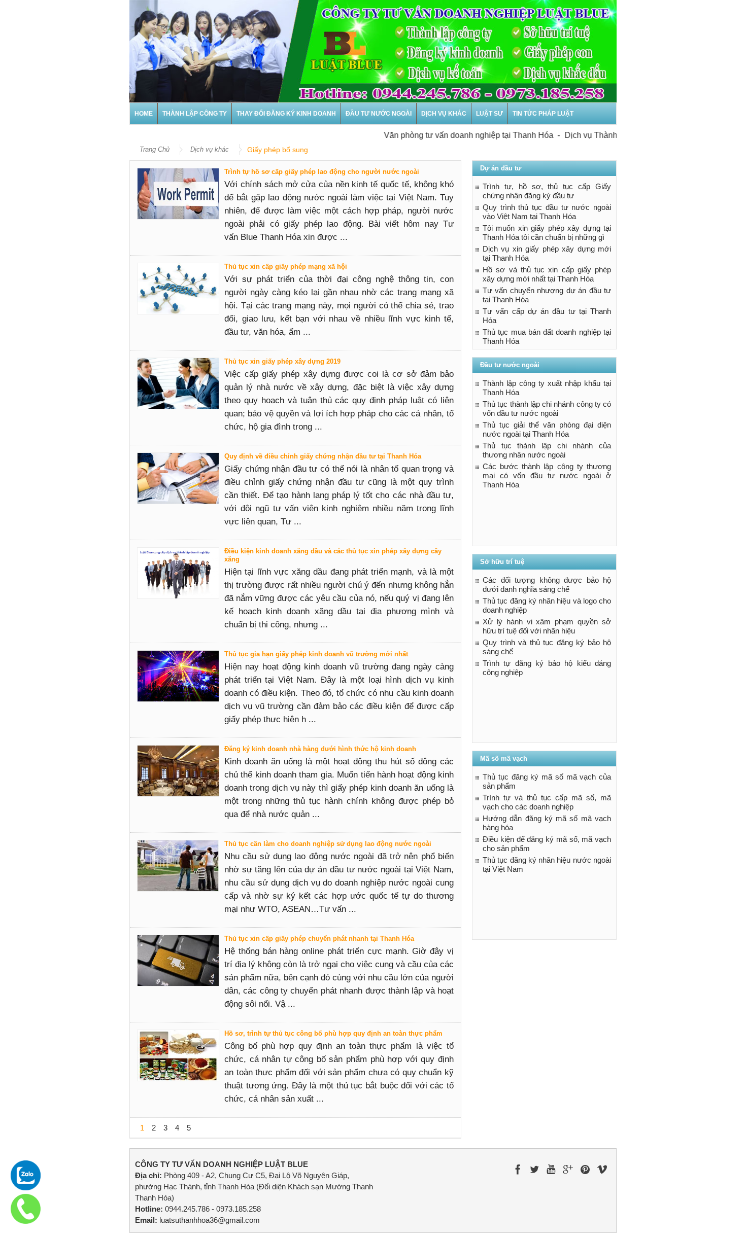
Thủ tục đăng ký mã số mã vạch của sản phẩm (547, 781)
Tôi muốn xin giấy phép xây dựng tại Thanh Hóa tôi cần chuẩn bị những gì (547, 232)
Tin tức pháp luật (543, 113)
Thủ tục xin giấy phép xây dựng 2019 (282, 361)
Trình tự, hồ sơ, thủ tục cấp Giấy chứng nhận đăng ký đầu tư (547, 191)
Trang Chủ (154, 149)
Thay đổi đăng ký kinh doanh (286, 113)
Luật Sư (489, 113)
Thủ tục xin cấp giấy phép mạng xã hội (285, 266)
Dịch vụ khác (443, 113)
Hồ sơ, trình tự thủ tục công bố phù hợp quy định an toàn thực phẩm (333, 1033)
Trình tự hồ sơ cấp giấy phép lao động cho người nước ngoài (321, 171)
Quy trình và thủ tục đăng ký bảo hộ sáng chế (547, 647)
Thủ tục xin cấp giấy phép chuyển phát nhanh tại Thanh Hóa (319, 938)
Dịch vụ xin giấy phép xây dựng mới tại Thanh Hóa (547, 253)
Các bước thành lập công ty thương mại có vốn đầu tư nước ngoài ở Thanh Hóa (547, 475)
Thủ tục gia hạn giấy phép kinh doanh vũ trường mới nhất (316, 654)
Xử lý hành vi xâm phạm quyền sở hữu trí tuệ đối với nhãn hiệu (547, 626)
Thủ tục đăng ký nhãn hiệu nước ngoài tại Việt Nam (547, 864)
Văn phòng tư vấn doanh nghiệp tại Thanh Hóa (452, 135)
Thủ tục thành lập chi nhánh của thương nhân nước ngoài (547, 450)
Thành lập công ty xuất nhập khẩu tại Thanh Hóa (547, 388)
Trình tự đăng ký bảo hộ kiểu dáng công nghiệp (547, 668)
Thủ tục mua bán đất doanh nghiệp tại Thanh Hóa (547, 336)
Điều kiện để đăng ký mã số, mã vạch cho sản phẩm (547, 844)
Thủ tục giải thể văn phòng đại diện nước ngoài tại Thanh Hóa (547, 429)
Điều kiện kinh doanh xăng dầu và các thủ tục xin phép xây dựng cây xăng (333, 555)
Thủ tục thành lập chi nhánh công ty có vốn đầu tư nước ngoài (547, 408)
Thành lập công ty (194, 113)
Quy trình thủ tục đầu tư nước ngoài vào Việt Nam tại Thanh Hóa (547, 212)
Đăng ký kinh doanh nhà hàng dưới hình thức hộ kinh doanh (320, 749)
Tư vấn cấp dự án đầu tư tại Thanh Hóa (547, 316)
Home (143, 113)
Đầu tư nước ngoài (379, 113)
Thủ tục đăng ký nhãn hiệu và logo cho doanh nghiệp (547, 605)
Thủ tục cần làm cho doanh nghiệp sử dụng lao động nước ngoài (327, 843)
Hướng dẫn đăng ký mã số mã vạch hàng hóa (547, 823)
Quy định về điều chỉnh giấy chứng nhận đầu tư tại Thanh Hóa (322, 456)
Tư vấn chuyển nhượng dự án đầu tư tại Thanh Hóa (547, 295)
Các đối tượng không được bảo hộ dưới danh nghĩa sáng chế (547, 584)
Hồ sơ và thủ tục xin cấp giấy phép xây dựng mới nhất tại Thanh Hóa (547, 274)
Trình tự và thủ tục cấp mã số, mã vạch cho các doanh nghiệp (547, 802)
